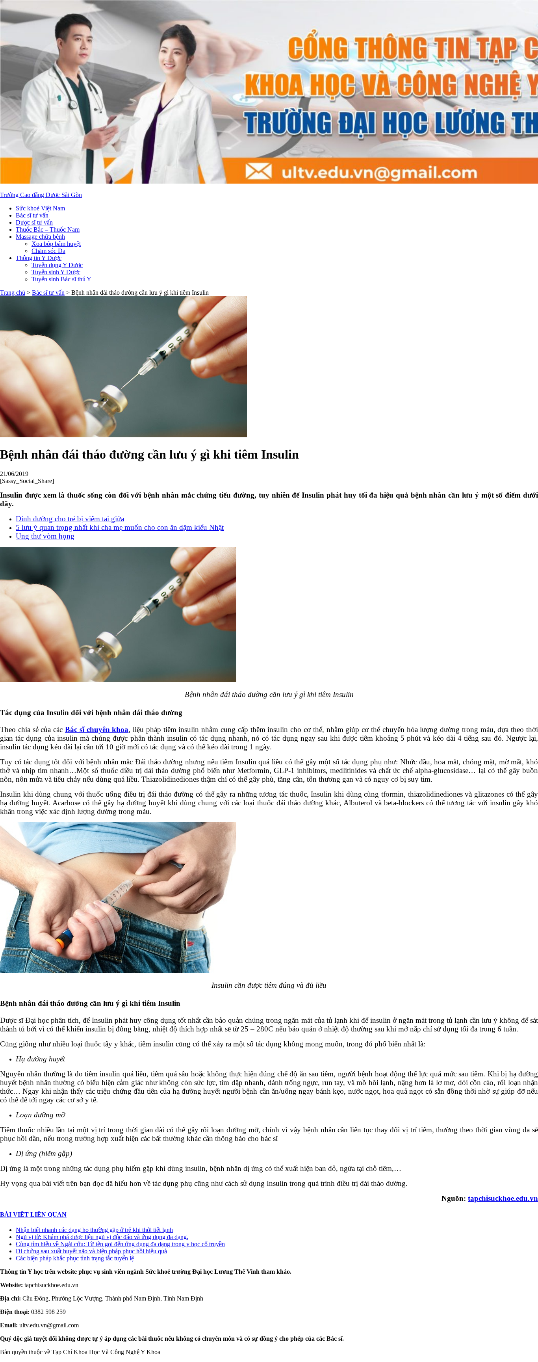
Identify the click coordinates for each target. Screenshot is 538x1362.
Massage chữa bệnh (40, 236)
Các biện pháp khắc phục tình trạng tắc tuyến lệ (75, 1258)
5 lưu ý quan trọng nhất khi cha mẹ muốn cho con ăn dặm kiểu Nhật (120, 527)
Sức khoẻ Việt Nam (40, 208)
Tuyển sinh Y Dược (56, 272)
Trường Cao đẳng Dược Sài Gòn (41, 194)
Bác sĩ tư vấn (32, 215)
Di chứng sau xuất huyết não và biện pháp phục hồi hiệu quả (91, 1251)
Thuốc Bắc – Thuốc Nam (48, 229)
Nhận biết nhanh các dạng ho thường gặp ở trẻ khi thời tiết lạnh (94, 1229)
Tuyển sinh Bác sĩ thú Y (61, 279)
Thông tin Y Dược (38, 258)
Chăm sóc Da (48, 250)
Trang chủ (12, 292)
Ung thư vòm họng (45, 536)
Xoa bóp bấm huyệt (56, 243)
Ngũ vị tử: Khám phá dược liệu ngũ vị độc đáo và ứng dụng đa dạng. (102, 1237)
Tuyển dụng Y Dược (57, 265)
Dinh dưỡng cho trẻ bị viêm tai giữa (70, 519)
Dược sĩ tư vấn (34, 222)
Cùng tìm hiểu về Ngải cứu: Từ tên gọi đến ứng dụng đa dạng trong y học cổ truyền (120, 1244)
